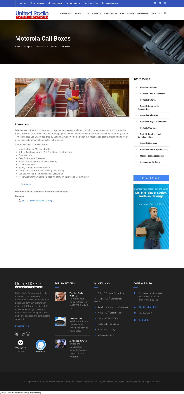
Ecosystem (57, 3)
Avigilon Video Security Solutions (112, 307)
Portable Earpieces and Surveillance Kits (149, 135)
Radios (22, 3)
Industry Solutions (105, 335)
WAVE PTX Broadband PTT (110, 313)
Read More (20, 326)
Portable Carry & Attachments (153, 121)
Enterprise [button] (66, 13)
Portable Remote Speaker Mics (154, 149)
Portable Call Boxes (149, 115)
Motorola (53, 47)
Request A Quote (151, 178)
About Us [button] (155, 13)
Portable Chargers (148, 128)
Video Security (76, 318)
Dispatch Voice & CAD (107, 318)
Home (17, 47)
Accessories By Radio (150, 162)
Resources (26, 184)
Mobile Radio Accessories (152, 156)
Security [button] (79, 13)
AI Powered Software (78, 341)
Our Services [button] (110, 13)
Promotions (75, 3)
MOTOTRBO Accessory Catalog (37, 200)
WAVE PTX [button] (96, 13)
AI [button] (88, 13)
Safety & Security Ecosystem (110, 293)
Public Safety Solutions (108, 324)
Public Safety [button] (127, 13)
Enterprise (28, 47)
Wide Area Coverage (106, 329)
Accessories (38, 3)
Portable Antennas (148, 87)
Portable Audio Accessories (152, 93)
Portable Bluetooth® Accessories (148, 107)
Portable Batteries (148, 100)
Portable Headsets (148, 143)
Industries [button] (142, 13)
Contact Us (93, 3)
